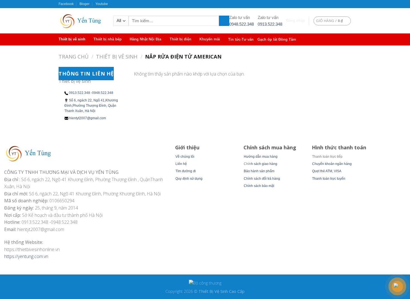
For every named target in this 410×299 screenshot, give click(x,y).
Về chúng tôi (184, 157)
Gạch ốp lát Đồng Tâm (276, 39)
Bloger (84, 4)
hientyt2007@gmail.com (87, 118)
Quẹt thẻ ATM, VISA (326, 171)
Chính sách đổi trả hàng (262, 179)
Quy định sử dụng (188, 179)
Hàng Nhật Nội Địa (145, 39)
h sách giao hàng (264, 164)
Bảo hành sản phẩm (259, 171)
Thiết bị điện (180, 39)
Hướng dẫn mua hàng (261, 157)
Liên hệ (181, 164)
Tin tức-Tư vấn (241, 39)
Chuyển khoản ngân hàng (332, 164)
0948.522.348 (241, 24)
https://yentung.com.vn (26, 256)
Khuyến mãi (209, 39)
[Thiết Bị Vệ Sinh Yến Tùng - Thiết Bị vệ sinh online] (82, 21)
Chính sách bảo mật (259, 186)
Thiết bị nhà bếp (107, 39)
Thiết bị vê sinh (72, 39)
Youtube (101, 4)
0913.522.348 (270, 24)
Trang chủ (73, 56)
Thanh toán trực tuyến (328, 179)
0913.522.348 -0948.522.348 (91, 93)
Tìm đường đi (185, 171)
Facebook (66, 4)
